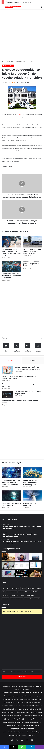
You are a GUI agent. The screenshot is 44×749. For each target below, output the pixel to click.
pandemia (5, 595)
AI (7, 588)
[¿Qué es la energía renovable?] (32, 495)
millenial (34, 592)
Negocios (12, 735)
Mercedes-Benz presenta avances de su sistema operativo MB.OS (32, 251)
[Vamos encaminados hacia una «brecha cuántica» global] (32, 472)
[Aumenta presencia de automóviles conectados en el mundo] (11, 266)
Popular (11, 361)
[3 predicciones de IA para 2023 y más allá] (11, 495)
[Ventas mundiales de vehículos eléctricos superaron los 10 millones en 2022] (11, 241)
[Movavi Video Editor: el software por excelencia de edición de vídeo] (7, 370)
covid (23, 588)
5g (3, 588)
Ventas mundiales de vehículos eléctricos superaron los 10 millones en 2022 (11, 252)
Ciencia (10, 732)
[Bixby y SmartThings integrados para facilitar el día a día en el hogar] (22, 565)
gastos (39, 588)
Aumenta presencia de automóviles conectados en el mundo (11, 276)
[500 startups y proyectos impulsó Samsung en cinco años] (22, 573)
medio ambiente (11, 592)
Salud (18, 735)
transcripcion (28, 599)
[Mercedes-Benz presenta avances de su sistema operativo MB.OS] (32, 241)
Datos (27, 732)
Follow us (5, 605)
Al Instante (31, 735)
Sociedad (24, 735)
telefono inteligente (16, 599)
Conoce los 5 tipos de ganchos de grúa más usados (31, 264)
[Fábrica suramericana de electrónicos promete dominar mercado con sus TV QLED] (8, 573)
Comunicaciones (19, 732)
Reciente (33, 361)
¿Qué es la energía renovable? (30, 504)
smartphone (30, 595)
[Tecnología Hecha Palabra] (13, 7)
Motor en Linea (28, 61)
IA (3, 592)
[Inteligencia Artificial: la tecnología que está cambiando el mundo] (11, 472)
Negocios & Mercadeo (15, 61)
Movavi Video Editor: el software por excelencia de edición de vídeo (28, 368)
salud (22, 595)
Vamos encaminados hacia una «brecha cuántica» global (31, 482)
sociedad (5, 599)
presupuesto (14, 595)
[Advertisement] (22, 34)
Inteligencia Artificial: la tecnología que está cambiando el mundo (11, 482)
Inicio (5, 61)
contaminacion (15, 588)
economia (31, 588)
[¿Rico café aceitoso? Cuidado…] (8, 557)
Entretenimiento (36, 732)
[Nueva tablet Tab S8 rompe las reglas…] (35, 573)
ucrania (37, 599)
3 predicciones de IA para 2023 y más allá (11, 504)
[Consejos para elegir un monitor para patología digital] (8, 565)
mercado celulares (24, 592)
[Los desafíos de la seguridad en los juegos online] (7, 394)
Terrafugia (19, 114)
